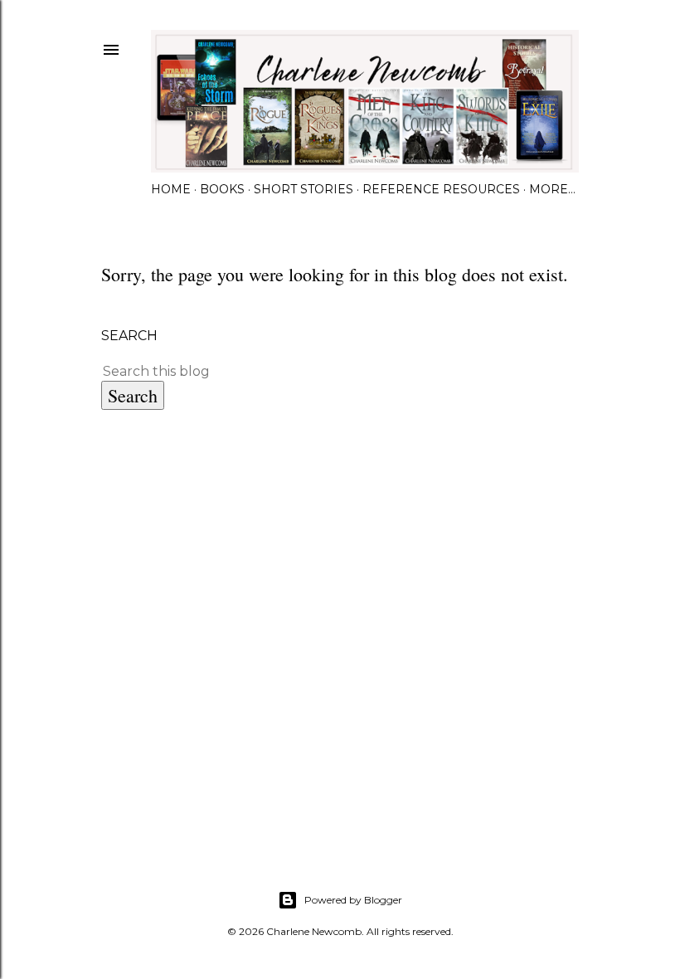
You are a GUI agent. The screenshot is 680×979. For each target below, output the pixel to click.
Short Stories (303, 189)
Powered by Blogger (353, 900)
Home (171, 189)
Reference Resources (441, 189)
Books (222, 189)
